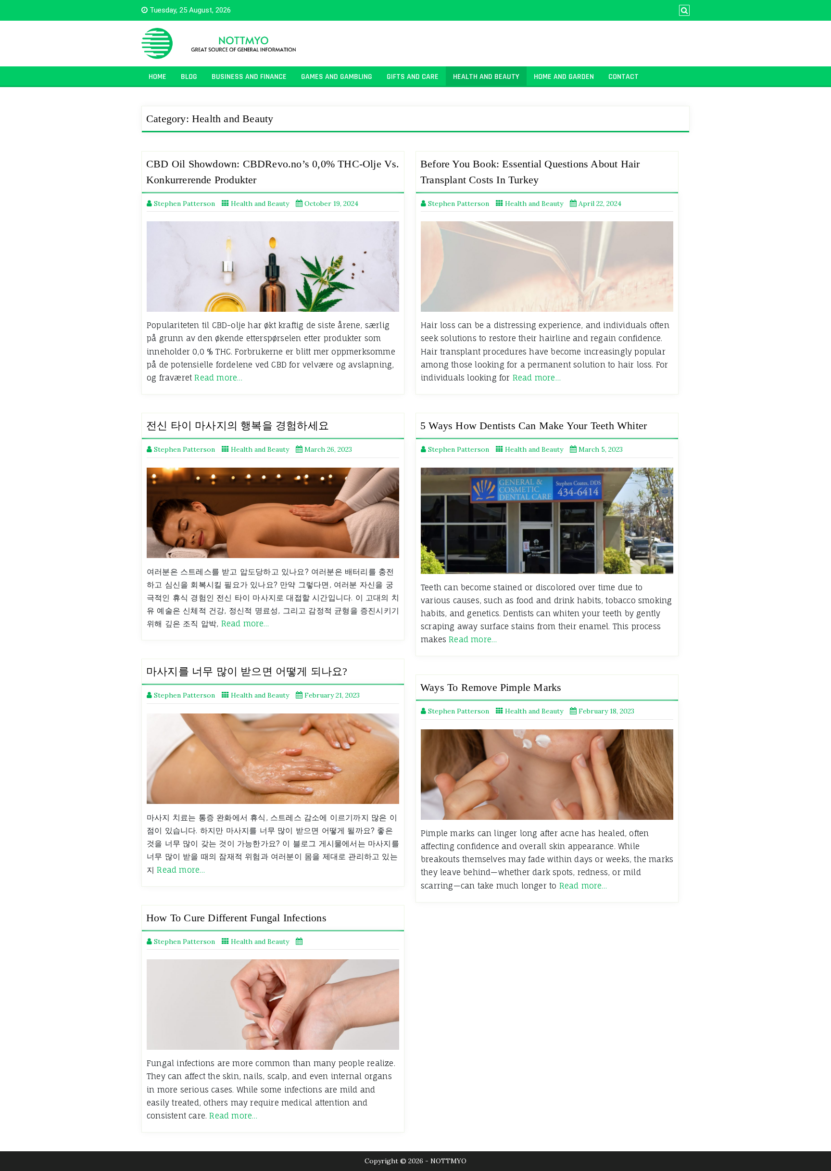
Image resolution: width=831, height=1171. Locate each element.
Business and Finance (249, 77)
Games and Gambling (336, 77)
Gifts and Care (413, 77)
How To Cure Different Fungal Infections (236, 918)
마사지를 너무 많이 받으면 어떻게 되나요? (247, 671)
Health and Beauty (486, 77)
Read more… (218, 377)
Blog (189, 77)
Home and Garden (564, 77)
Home (157, 77)
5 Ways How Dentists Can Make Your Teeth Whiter (533, 426)
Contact (623, 77)
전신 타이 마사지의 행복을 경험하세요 (237, 426)
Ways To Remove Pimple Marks (490, 687)
